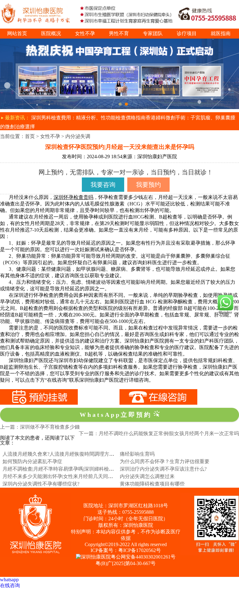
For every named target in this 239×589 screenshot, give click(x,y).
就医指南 (221, 33)
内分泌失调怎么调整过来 (147, 476)
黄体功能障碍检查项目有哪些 (152, 483)
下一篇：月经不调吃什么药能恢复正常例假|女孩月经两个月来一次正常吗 (159, 433)
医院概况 (51, 33)
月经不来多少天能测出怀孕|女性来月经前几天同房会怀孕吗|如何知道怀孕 (83, 476)
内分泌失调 (77, 136)
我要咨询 (103, 184)
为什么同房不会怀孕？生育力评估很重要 (164, 461)
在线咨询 (10, 585)
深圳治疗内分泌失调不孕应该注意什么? (163, 469)
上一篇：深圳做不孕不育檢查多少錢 (40, 427)
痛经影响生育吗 (137, 454)
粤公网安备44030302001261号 (143, 556)
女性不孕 (85, 33)
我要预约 (148, 184)
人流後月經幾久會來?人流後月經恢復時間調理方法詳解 (63, 454)
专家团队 (153, 33)
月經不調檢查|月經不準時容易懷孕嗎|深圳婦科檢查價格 (63, 469)
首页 (30, 136)
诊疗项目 (187, 33)
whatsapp (9, 579)
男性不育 (119, 33)
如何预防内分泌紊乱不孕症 (32, 461)
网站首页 (17, 33)
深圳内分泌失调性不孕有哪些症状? (40, 483)
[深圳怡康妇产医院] (119, 41)
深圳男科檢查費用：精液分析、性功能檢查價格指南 (88, 117)
